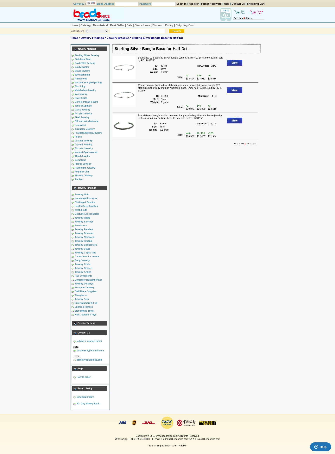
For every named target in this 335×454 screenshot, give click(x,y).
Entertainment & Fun (86, 303)
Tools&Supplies (83, 105)
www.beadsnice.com (167, 436)
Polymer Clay (82, 171)
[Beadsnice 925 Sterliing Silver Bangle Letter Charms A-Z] (124, 78)
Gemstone (80, 160)
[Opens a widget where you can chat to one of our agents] (320, 447)
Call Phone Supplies (86, 291)
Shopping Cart (255, 3)
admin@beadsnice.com (90, 359)
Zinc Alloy (80, 86)
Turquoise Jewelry (85, 129)
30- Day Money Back (88, 403)
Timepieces (81, 295)
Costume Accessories (87, 214)
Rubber (79, 179)
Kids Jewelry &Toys (86, 314)
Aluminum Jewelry (85, 167)
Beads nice (81, 225)
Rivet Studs (81, 98)
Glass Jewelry (82, 109)
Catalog (85, 25)
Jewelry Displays (84, 283)
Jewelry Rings (82, 217)
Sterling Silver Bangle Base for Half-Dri (157, 37)
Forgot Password (211, 3)
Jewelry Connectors (86, 245)
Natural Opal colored (86, 152)
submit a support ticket (89, 341)
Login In (181, 3)
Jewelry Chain (82, 264)
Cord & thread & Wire (86, 102)
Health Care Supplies (86, 206)
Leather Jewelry (83, 140)
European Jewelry (85, 287)
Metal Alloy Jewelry (85, 90)
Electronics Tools (84, 310)
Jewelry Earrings (84, 221)
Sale (129, 25)
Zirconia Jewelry (84, 148)
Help (226, 3)
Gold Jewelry (82, 67)
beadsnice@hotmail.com (90, 350)
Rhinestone (81, 78)
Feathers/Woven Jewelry (88, 133)
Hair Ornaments (83, 276)
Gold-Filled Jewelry (85, 63)
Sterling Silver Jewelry (87, 55)
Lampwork (80, 125)
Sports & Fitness (84, 307)
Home (74, 25)
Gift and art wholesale (86, 121)
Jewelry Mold (82, 194)
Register (194, 3)
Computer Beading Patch (88, 279)
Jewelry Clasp (82, 248)
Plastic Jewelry (83, 164)
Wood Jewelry (82, 156)
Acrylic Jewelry (83, 113)
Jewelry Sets (82, 299)
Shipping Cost (185, 25)
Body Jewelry (82, 260)
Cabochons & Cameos (87, 256)
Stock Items (142, 25)
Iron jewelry (81, 94)
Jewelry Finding (83, 241)
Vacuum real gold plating (88, 82)
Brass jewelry (82, 71)
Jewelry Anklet (83, 272)
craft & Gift (81, 210)
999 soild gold (82, 74)
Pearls (78, 136)
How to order (84, 377)
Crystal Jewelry (83, 144)
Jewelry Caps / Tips (85, 252)
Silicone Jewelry (84, 175)
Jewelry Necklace (84, 237)
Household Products (86, 198)
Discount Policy (162, 25)
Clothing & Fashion (85, 202)
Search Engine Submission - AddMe (167, 445)
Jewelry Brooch (83, 268)
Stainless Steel (83, 59)
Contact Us (238, 3)
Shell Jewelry (82, 117)
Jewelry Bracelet (118, 37)
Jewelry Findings (93, 37)
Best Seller (117, 25)
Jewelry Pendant (84, 229)
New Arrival (100, 25)
